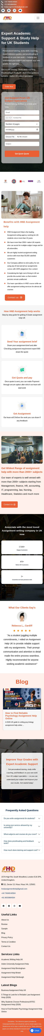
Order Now (9, 87)
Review (4, 924)
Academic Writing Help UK (12, 959)
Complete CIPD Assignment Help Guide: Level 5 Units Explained (20, 716)
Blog (3, 933)
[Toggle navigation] (38, 18)
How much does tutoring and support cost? (21, 850)
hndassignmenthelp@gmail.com (16, 7)
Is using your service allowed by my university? (18, 826)
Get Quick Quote (22, 154)
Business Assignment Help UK (13, 990)
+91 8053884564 (10, 4)
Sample (4, 929)
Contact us (13, 297)
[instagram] (14, 10)
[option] (5, 181)
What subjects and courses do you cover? (20, 834)
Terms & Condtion (8, 942)
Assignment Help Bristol (11, 973)
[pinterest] (9, 10)
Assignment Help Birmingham (13, 968)
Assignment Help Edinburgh (12, 977)
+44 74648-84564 (10, 2)
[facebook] (3, 10)
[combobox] (9, 118)
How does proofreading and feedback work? (19, 842)
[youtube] (20, 10)
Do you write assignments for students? (19, 818)
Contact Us (8, 504)
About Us (5, 920)
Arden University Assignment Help (15, 964)
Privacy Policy (7, 937)
